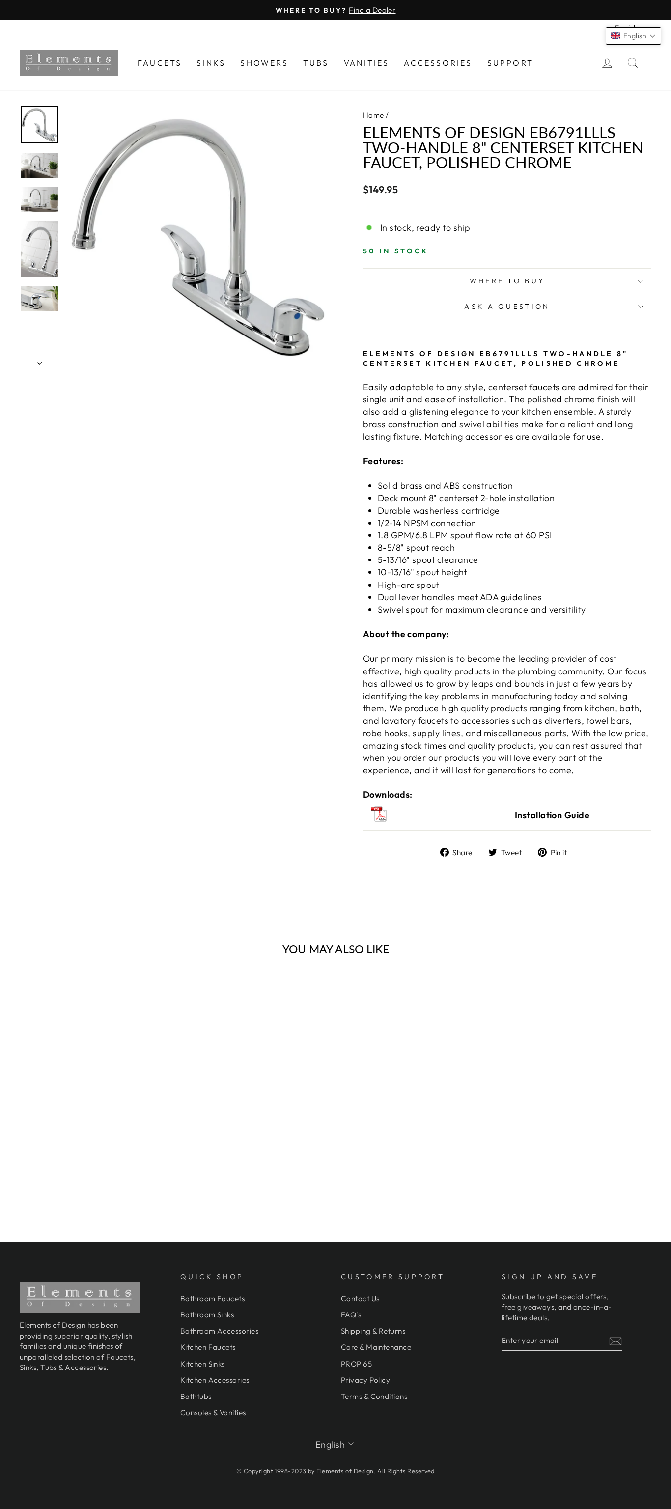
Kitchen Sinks (202, 1364)
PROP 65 (356, 1364)
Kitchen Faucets (208, 1347)
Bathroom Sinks (207, 1314)
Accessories (438, 63)
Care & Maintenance (376, 1347)
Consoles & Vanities (213, 1412)
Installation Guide (552, 815)
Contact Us (360, 1298)
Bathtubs (196, 1396)
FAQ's (351, 1314)
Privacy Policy (365, 1380)
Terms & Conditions (374, 1396)
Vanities (367, 63)
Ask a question (507, 306)
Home (373, 115)
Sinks (210, 63)
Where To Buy (507, 281)
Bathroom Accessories (219, 1331)
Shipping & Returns (373, 1331)
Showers (264, 63)
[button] (633, 36)
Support (510, 63)
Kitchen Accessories (215, 1380)
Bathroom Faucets (212, 1298)
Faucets (160, 63)
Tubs (316, 63)
